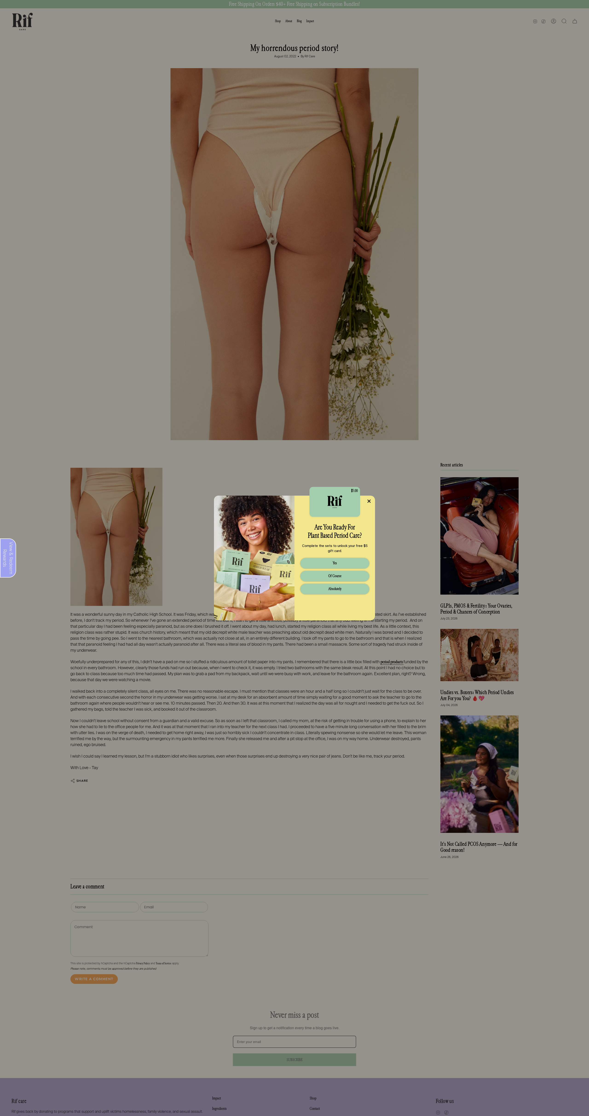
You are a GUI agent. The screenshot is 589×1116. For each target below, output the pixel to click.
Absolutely (334, 588)
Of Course (334, 575)
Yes (335, 563)
